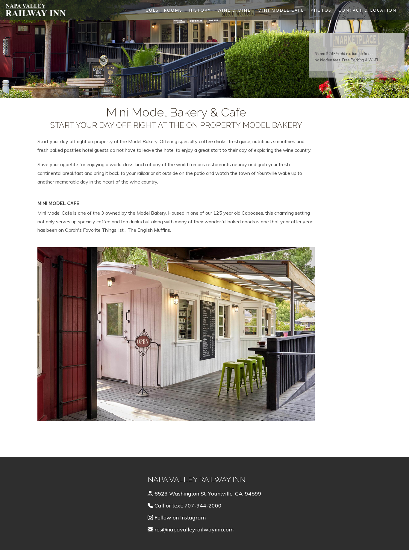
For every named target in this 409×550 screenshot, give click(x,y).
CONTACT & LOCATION (367, 10)
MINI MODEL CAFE (280, 10)
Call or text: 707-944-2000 (187, 505)
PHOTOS (320, 10)
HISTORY (200, 10)
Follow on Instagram (179, 517)
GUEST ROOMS (164, 10)
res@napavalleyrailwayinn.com (194, 529)
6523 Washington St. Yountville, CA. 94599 (207, 493)
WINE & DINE (234, 10)
